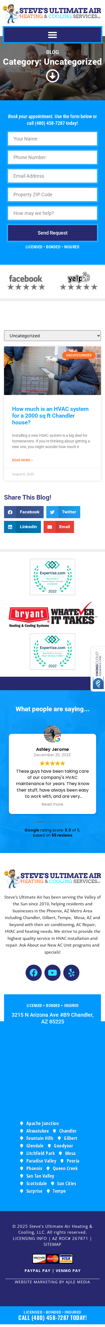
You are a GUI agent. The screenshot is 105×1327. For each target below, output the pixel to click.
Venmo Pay (68, 1270)
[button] (52, 34)
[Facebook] (34, 973)
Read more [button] (52, 804)
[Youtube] (52, 973)
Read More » (22, 460)
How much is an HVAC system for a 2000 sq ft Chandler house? (50, 416)
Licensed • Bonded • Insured (52, 1312)
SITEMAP (52, 1244)
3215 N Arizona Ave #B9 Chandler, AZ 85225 (52, 1018)
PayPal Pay (37, 1270)
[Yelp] (71, 973)
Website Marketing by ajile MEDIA (52, 1281)
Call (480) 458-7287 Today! (52, 1317)
